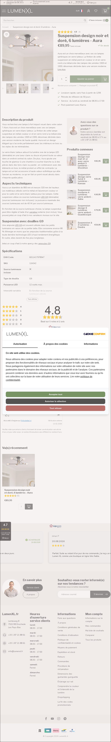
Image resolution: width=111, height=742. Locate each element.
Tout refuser (56, 408)
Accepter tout (55, 394)
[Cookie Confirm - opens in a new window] (94, 334)
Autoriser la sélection (55, 401)
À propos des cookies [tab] (56, 344)
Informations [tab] (91, 344)
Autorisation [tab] (20, 344)
